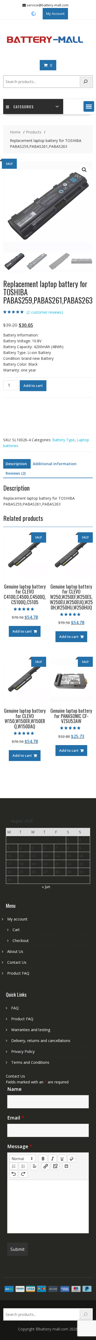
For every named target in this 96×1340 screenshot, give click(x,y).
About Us (15, 951)
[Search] (85, 82)
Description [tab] (16, 463)
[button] (88, 106)
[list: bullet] (23, 1166)
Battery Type (63, 439)
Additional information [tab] (55, 463)
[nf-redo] (23, 1174)
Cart (16, 929)
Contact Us (16, 962)
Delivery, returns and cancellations (40, 1040)
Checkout (21, 940)
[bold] (43, 1158)
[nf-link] (45, 1166)
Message (19, 1146)
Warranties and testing (30, 1029)
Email (15, 1117)
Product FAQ (18, 973)
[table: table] (66, 1166)
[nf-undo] (13, 1174)
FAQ (15, 1007)
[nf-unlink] (55, 1166)
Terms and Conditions (30, 1062)
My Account (55, 13)
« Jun (46, 886)
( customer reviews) (45, 312)
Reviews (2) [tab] (16, 473)
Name (14, 1089)
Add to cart (33, 385)
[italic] (52, 1158)
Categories (23, 106)
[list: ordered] (13, 1166)
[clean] (71, 1158)
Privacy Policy (23, 1051)
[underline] (62, 1158)
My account (17, 919)
